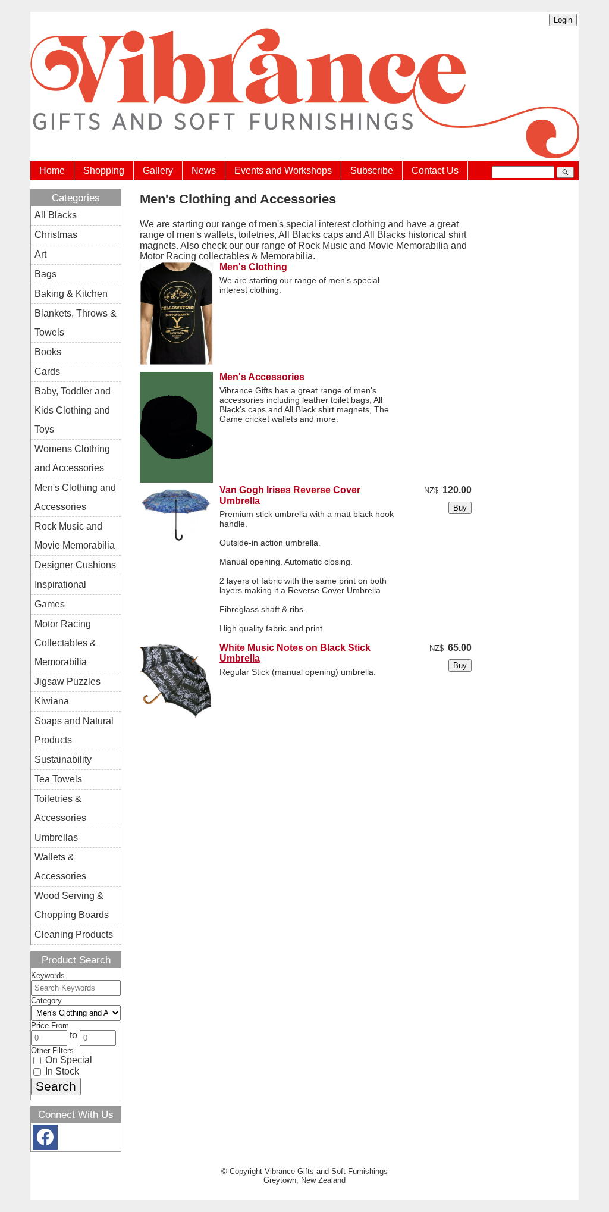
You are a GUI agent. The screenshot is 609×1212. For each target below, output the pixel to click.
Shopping (103, 170)
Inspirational (60, 585)
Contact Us (435, 170)
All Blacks (55, 215)
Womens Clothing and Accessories (72, 458)
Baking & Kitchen (71, 294)
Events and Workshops (283, 170)
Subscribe (371, 170)
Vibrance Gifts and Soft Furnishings (326, 1171)
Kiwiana (51, 701)
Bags (45, 274)
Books (47, 352)
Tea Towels (58, 779)
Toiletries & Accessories (60, 808)
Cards (47, 372)
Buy (460, 507)
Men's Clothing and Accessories (75, 497)
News (204, 170)
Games (49, 604)
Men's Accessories (261, 377)
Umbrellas (56, 837)
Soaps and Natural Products (74, 730)
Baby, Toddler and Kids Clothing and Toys (72, 410)
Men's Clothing (253, 267)
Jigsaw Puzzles (67, 682)
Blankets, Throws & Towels (75, 322)
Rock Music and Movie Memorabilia (74, 535)
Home (52, 170)
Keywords (48, 975)
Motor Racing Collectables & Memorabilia (65, 643)
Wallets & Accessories (60, 866)
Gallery (158, 170)
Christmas (55, 235)
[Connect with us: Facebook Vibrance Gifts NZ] (45, 1140)
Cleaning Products (73, 934)
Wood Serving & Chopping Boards (71, 905)
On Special (67, 1060)
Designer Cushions (75, 565)
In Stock (61, 1071)
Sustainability (63, 759)
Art (40, 254)
